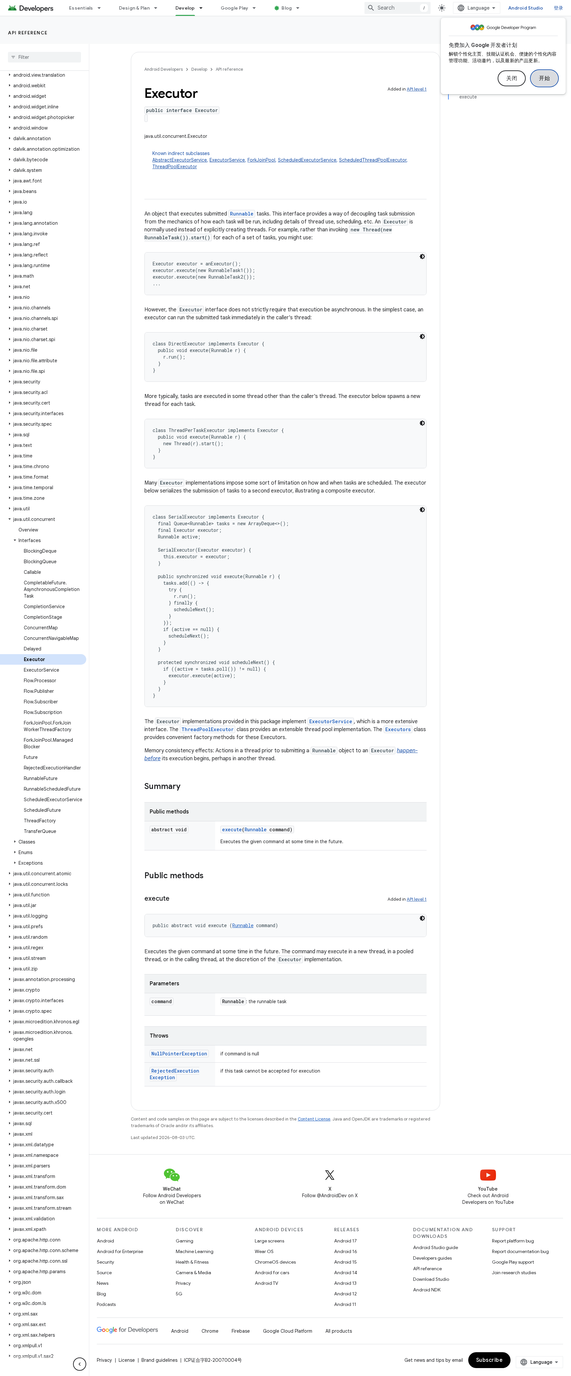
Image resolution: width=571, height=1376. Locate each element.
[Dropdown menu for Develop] (204, 8)
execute (232, 829)
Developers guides (432, 1258)
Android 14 (345, 1273)
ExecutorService (227, 160)
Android (105, 1241)
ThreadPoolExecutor (174, 167)
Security (105, 1262)
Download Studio (431, 1279)
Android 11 (345, 1304)
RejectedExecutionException (174, 1074)
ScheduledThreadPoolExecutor (372, 160)
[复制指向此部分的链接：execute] (176, 899)
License (127, 1360)
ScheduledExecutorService (307, 160)
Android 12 (345, 1294)
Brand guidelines (159, 1360)
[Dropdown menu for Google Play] (257, 8)
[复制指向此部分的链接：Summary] (187, 787)
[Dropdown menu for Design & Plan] (159, 8)
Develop (185, 8)
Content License (314, 1119)
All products (338, 1331)
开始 (544, 78)
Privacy (183, 1283)
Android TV (266, 1283)
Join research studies (514, 1273)
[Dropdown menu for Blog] (301, 8)
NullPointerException (179, 1053)
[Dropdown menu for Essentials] (102, 8)
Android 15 (345, 1262)
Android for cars (272, 1273)
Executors (398, 729)
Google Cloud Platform (287, 1331)
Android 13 (345, 1283)
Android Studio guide (435, 1247)
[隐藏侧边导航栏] (79, 1364)
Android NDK (426, 1290)
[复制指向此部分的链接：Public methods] (210, 876)
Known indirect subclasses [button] (280, 160)
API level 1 (417, 89)
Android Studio (525, 8)
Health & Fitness (192, 1262)
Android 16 (345, 1251)
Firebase (241, 1331)
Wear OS (264, 1251)
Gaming (184, 1241)
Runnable (241, 214)
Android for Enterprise (120, 1251)
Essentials (81, 8)
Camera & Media (193, 1273)
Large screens (269, 1241)
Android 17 (345, 1241)
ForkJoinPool (261, 160)
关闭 (511, 78)
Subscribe (489, 1360)
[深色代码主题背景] (422, 256)
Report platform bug (513, 1241)
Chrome (210, 1331)
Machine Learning (194, 1251)
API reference (28, 33)
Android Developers (163, 69)
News (102, 1283)
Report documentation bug (520, 1251)
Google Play (234, 8)
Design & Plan (134, 8)
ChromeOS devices (275, 1262)
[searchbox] (44, 57)
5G (179, 1294)
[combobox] (397, 8)
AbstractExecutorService (179, 160)
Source (104, 1273)
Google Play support (513, 1262)
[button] (43, 75)
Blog (287, 8)
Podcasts (106, 1304)
